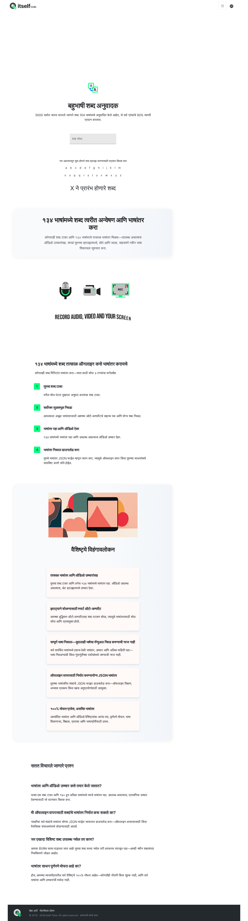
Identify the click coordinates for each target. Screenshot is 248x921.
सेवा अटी (33, 910)
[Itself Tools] (93, 305)
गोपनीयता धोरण (47, 910)
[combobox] (93, 139)
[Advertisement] (124, 41)
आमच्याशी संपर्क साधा (89, 915)
